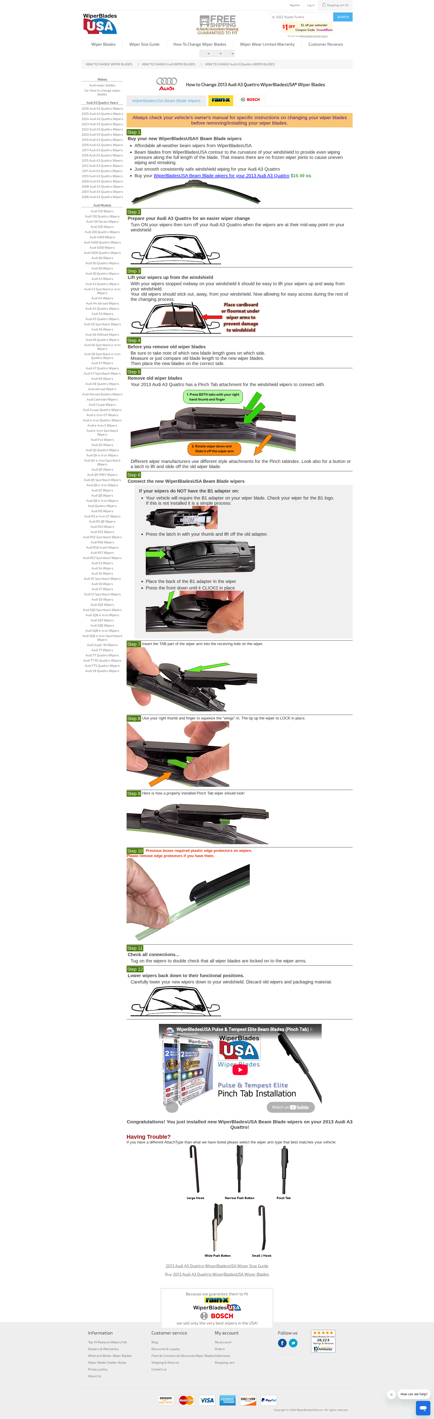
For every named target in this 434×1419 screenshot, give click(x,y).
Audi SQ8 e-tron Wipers (102, 630)
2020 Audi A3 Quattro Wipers (102, 134)
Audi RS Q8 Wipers (102, 521)
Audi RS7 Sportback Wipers (102, 558)
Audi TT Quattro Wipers (102, 655)
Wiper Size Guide (144, 44)
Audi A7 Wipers (102, 363)
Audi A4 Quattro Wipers (102, 308)
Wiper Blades (103, 44)
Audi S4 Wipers (102, 568)
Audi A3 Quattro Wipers (102, 284)
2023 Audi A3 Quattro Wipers (102, 124)
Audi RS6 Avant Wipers (102, 547)
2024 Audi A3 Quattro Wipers (102, 119)
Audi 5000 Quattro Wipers (102, 253)
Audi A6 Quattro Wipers (102, 340)
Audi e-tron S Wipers (102, 425)
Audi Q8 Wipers (102, 495)
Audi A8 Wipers (102, 378)
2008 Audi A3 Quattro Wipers (102, 186)
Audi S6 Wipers (102, 584)
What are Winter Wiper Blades (110, 1356)
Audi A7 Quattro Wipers (102, 368)
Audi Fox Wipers (102, 439)
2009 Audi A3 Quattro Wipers (102, 181)
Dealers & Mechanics (103, 1349)
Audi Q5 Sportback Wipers (102, 480)
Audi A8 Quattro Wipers (102, 384)
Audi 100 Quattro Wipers (102, 216)
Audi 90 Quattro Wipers (102, 273)
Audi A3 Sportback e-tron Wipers (102, 291)
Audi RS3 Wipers (102, 526)
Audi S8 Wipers (102, 599)
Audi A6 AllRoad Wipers (102, 334)
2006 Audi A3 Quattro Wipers (102, 197)
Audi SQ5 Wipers (102, 604)
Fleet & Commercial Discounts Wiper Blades (183, 1356)
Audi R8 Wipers (102, 511)
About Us (94, 1376)
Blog (154, 1342)
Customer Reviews (326, 44)
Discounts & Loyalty (165, 1349)
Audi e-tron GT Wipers (102, 415)
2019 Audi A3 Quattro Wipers (102, 139)
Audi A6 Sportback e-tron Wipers (102, 347)
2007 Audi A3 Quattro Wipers (102, 191)
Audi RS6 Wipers (102, 542)
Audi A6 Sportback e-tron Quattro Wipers (102, 356)
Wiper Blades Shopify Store (314, 36)
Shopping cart (225, 1362)
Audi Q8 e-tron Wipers (102, 500)
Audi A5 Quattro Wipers (102, 319)
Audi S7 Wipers (102, 589)
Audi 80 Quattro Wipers (102, 263)
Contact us (159, 1369)
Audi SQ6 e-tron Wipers (102, 615)
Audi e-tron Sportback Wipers (102, 432)
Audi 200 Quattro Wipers (102, 232)
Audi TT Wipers (102, 650)
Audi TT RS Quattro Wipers (102, 660)
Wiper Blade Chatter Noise (107, 1362)
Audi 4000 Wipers (102, 237)
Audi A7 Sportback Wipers (102, 373)
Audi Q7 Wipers (102, 490)
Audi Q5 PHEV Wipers (102, 474)
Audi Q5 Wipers (102, 469)
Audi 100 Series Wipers (102, 221)
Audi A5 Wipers (102, 314)
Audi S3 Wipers (102, 563)
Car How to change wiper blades (102, 92)
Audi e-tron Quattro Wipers (102, 420)
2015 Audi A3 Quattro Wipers (102, 160)
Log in (311, 5)
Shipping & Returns (165, 1362)
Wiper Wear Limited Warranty (267, 44)
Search (343, 17)
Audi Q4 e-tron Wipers (102, 455)
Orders (220, 1349)
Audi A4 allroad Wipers (102, 303)
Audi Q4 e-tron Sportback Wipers (102, 462)
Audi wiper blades (102, 85)
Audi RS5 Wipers (102, 532)
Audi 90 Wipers (102, 268)
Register (295, 5)
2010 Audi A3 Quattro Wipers (102, 176)
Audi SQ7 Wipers (102, 620)
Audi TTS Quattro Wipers (102, 665)
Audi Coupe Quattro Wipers (102, 410)
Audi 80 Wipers (102, 258)
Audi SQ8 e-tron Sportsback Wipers (102, 637)
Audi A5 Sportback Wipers (102, 324)
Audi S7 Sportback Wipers (102, 594)
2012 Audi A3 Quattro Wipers (102, 165)
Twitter (293, 1343)
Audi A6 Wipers (102, 329)
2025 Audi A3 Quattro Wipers (102, 114)
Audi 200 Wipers (102, 227)
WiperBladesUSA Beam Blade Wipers (166, 101)
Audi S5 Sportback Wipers (102, 578)
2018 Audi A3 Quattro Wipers (102, 145)
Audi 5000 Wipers (102, 247)
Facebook (282, 1343)
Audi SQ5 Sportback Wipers (102, 610)
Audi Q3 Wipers (102, 445)
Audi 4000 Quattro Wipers (102, 242)
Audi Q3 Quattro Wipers (102, 450)
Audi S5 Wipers (102, 573)
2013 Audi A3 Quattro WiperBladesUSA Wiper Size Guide (217, 1265)
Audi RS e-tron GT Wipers (102, 516)
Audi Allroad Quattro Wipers (102, 394)
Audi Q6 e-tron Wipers (102, 485)
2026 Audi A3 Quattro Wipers (102, 108)
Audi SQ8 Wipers (102, 625)
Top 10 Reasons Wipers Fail (107, 1342)
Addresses (222, 1356)
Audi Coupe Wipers (102, 404)
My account (223, 1342)
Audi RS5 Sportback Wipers (102, 537)
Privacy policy (98, 1369)
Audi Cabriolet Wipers (102, 399)
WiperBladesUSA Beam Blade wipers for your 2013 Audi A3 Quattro (221, 175)
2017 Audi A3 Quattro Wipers (102, 150)
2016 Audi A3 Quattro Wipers (102, 155)
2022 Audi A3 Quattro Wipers (102, 129)
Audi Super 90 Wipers (102, 645)
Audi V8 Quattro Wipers (102, 671)
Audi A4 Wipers (102, 298)
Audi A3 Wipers (102, 278)
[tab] (166, 101)
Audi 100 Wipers (102, 211)
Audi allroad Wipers (102, 389)
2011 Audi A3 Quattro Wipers (102, 171)
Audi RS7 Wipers (102, 552)
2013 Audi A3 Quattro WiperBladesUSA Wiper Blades (221, 1274)
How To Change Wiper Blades (199, 44)
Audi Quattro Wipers (102, 506)
